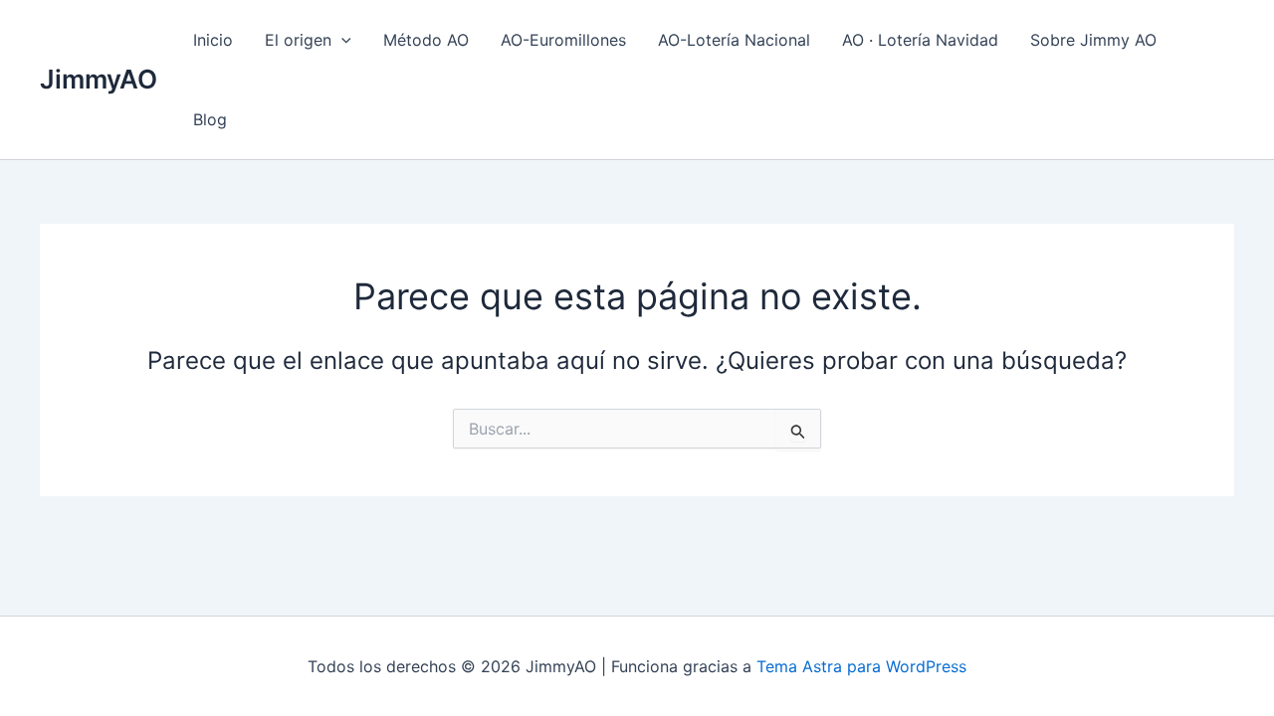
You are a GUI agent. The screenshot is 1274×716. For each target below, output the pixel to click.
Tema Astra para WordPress (861, 666)
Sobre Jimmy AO (1093, 40)
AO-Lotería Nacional (734, 40)
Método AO (426, 40)
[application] (341, 40)
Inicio (213, 40)
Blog (210, 119)
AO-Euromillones (563, 40)
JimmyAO (98, 79)
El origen (298, 40)
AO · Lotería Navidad (920, 40)
